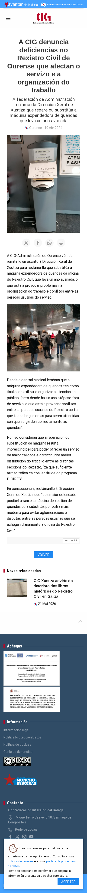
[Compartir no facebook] (38, 243)
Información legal (16, 730)
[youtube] (31, 836)
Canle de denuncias (17, 752)
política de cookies (20, 861)
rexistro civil (70, 540)
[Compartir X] (26, 243)
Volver (43, 555)
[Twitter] (17, 836)
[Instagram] (24, 836)
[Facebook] (10, 836)
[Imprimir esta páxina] (61, 243)
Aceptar (68, 882)
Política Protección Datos (22, 737)
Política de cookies (17, 744)
